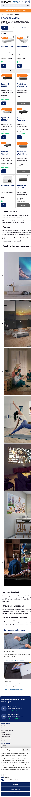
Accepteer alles (15, 794)
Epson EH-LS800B (5, 85)
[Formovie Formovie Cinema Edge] (7, 145)
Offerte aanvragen (5, 736)
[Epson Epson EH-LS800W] (7, 112)
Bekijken (23, 103)
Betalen (3, 728)
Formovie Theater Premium (20, 119)
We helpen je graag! (21, 10)
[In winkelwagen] (3, 66)
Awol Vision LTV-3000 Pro (22, 153)
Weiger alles (16, 784)
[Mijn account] (22, 2)
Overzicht (26, 750)
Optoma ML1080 (7, 186)
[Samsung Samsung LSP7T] (23, 40)
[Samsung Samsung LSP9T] (7, 40)
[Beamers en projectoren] (12, 2)
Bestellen (3, 726)
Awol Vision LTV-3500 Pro (22, 85)
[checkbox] (6, 775)
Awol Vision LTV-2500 (21, 187)
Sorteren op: (16, 27)
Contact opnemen (6, 734)
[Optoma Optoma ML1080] (7, 179)
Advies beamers (5, 732)
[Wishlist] (13, 37)
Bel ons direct (11, 710)
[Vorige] (2, 588)
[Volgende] (3, 588)
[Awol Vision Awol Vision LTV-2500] (23, 179)
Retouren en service (6, 739)
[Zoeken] (28, 5)
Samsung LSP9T (7, 46)
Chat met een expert (13, 718)
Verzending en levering (7, 730)
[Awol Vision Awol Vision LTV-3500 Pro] (23, 78)
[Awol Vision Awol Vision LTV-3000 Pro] (23, 145)
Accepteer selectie (15, 789)
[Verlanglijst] (26, 2)
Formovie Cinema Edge (6, 153)
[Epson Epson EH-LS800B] (7, 78)
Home (2, 14)
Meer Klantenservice (6, 741)
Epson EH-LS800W (5, 119)
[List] (29, 33)
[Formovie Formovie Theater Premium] (23, 112)
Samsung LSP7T (23, 46)
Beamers (8, 14)
